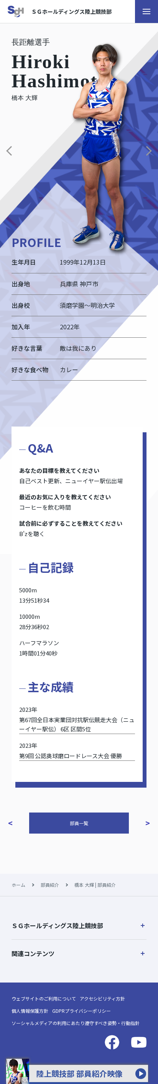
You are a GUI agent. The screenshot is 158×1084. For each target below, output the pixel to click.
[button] (79, 925)
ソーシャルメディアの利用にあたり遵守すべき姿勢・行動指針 (76, 1023)
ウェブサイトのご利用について (44, 998)
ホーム (18, 884)
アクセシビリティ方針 (102, 998)
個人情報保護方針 (30, 1010)
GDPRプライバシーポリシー (81, 1010)
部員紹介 (50, 884)
